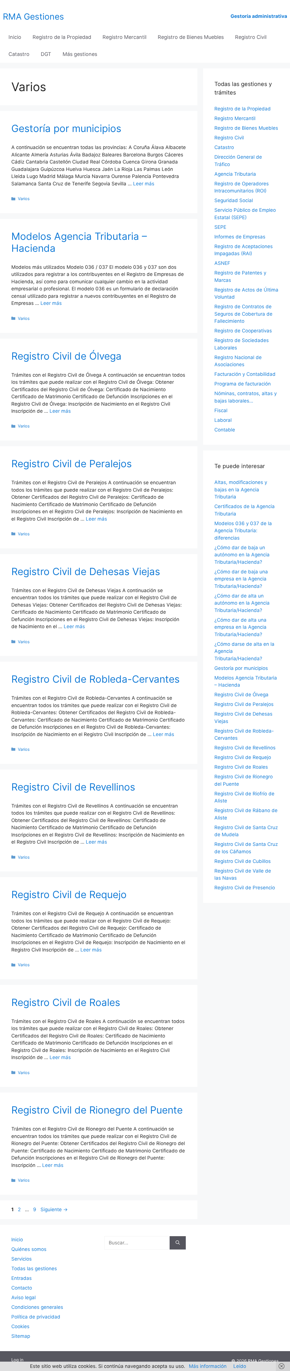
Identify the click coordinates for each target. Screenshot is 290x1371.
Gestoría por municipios (66, 128)
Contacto (21, 1288)
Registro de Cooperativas (243, 331)
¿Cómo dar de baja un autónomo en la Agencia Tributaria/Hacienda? (242, 555)
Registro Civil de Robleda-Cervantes (95, 679)
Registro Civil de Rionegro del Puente (97, 1110)
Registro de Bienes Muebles (191, 37)
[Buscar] (178, 1243)
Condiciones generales (37, 1307)
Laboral (223, 420)
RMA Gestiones (33, 16)
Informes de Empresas (239, 237)
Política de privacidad (35, 1317)
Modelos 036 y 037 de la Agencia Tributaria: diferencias (243, 531)
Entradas (21, 1278)
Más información (208, 1366)
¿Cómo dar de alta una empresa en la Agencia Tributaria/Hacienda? (240, 627)
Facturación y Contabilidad (245, 374)
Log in (17, 1359)
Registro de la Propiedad (62, 37)
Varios (24, 198)
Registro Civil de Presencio (244, 887)
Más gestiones (80, 54)
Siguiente (54, 1209)
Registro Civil (250, 37)
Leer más (143, 183)
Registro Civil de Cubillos (242, 861)
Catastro (18, 54)
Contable (224, 430)
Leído (239, 1366)
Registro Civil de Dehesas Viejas (85, 571)
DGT (46, 54)
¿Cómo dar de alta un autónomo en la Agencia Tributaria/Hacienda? (242, 603)
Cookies (20, 1326)
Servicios (21, 1259)
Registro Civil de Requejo (69, 894)
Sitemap (20, 1336)
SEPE (220, 227)
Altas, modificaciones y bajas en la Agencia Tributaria (240, 489)
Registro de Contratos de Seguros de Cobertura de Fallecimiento (243, 314)
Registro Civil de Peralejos (71, 463)
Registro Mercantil (124, 37)
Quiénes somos (28, 1249)
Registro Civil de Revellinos (73, 787)
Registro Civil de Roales (65, 1002)
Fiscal (220, 410)
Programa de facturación (242, 384)
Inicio (14, 37)
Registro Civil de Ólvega (66, 356)
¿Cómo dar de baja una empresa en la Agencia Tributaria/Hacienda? (241, 579)
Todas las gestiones (34, 1268)
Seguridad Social (233, 200)
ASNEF (222, 263)
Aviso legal (23, 1297)
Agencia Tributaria (235, 174)
